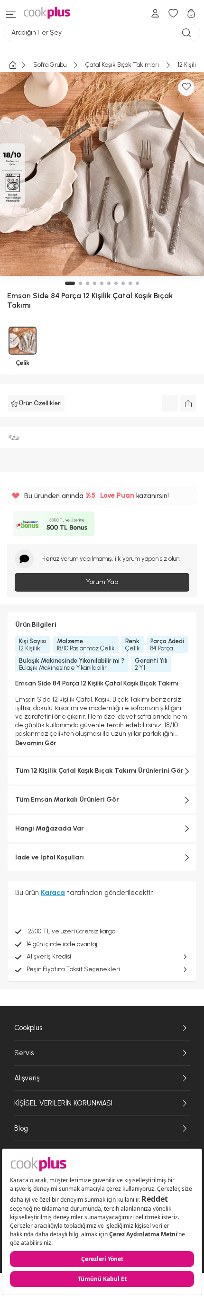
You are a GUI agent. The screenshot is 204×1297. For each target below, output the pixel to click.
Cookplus (28, 1027)
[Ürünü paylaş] (188, 403)
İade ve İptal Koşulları (49, 857)
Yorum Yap (102, 582)
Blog (21, 1128)
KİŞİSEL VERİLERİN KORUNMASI (63, 1103)
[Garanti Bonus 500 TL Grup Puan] (53, 523)
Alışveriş (26, 1078)
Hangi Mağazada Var (49, 828)
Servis (24, 1053)
